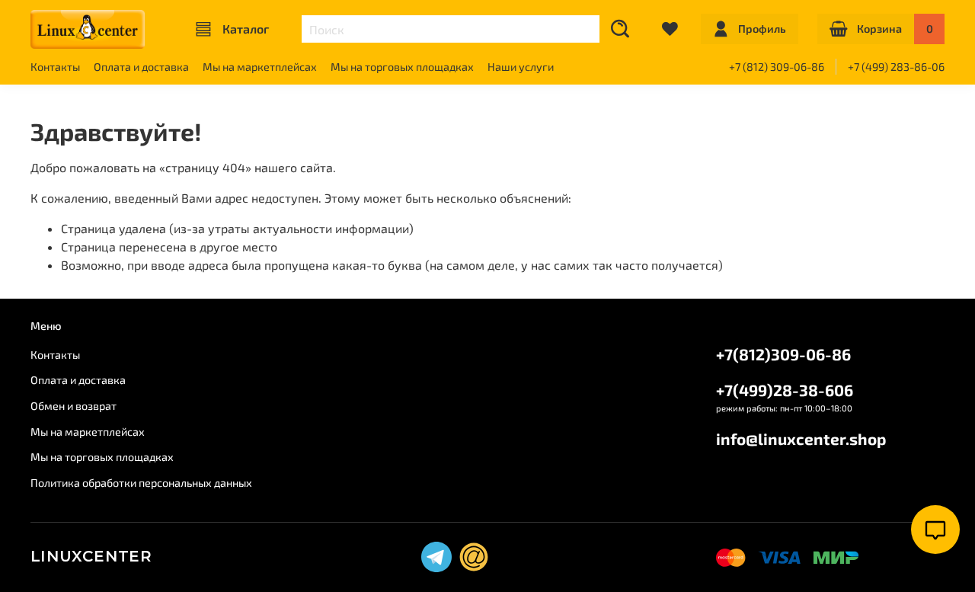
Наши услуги (521, 66)
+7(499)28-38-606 (784, 389)
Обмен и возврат (73, 405)
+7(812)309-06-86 (783, 353)
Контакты (55, 66)
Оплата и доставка (141, 66)
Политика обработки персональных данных (141, 482)
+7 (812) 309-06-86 (776, 66)
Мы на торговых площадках (402, 66)
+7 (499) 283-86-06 (896, 66)
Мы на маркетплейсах (260, 66)
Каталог (245, 28)
